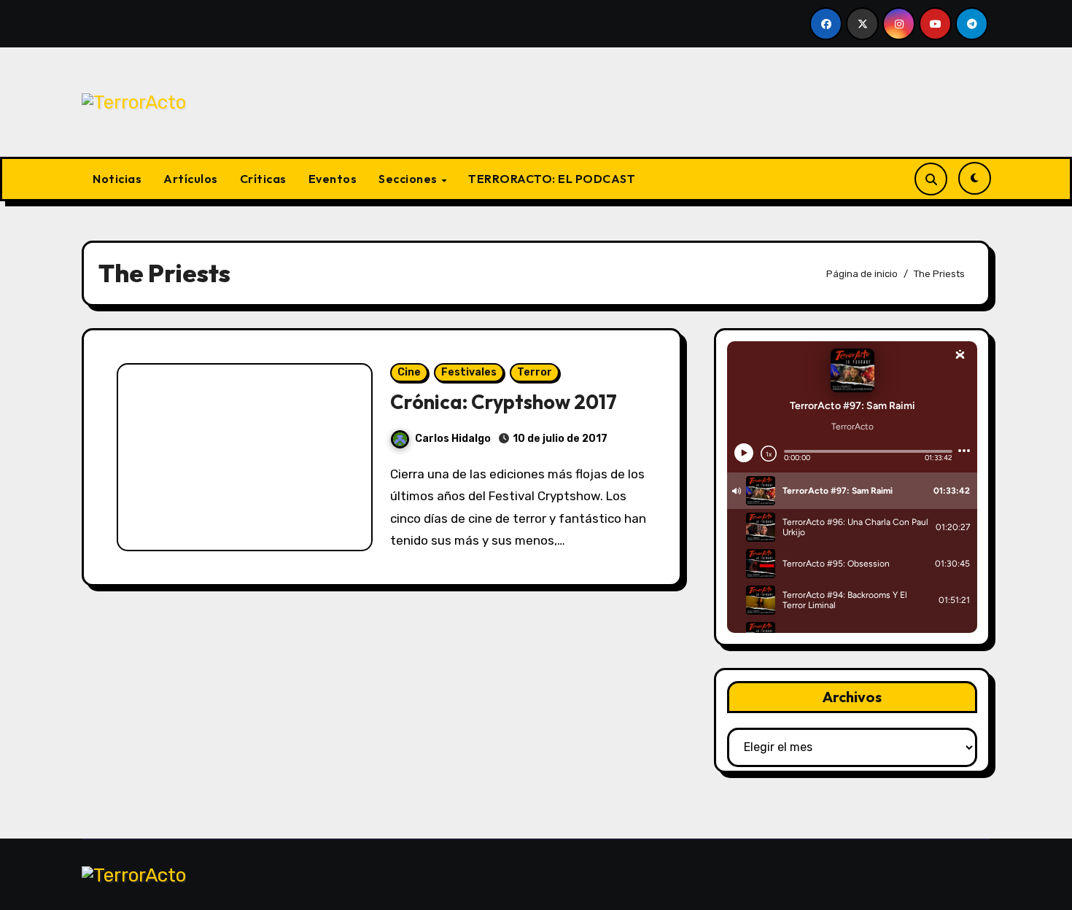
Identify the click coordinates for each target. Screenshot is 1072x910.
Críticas (263, 178)
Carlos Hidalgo (453, 438)
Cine (409, 372)
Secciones (409, 178)
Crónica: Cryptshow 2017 (503, 401)
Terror (534, 372)
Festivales (469, 372)
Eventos (332, 178)
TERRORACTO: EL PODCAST (551, 178)
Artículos (190, 178)
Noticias (117, 178)
